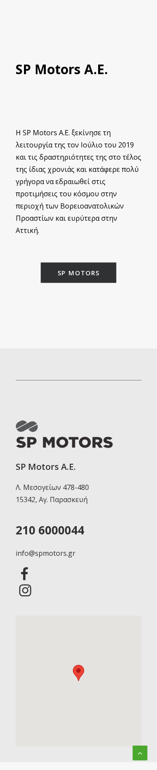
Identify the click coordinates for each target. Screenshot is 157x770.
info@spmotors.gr (45, 553)
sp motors (78, 272)
